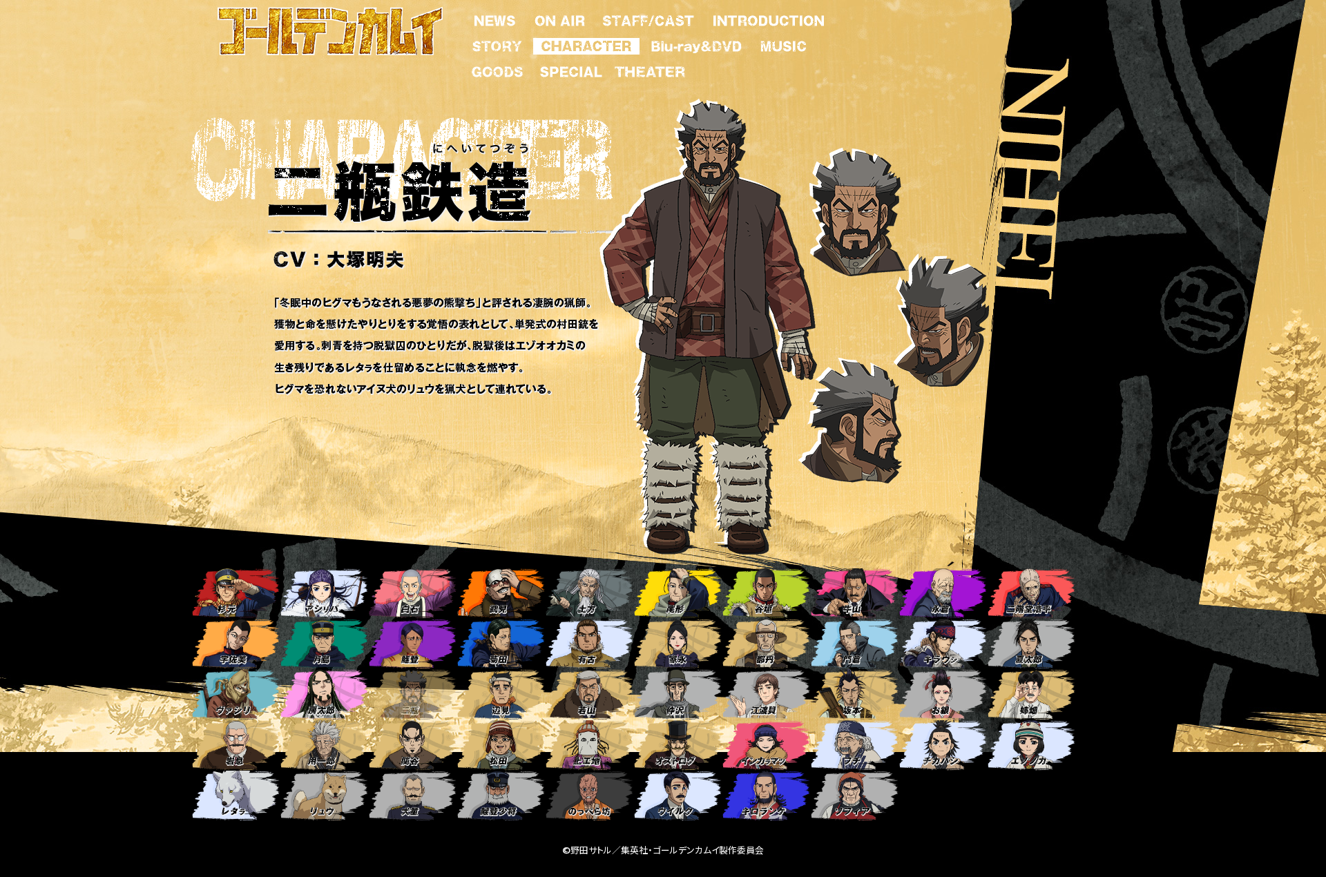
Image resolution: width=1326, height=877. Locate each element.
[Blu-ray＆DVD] (696, 43)
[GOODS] (497, 69)
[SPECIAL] (570, 69)
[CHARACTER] (586, 43)
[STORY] (497, 43)
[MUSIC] (782, 43)
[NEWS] (495, 18)
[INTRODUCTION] (768, 18)
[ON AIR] (559, 18)
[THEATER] (649, 69)
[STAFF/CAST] (648, 18)
